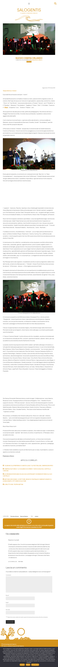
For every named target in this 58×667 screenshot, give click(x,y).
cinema (36, 516)
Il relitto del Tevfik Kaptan (13, 484)
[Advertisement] (29, 74)
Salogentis (29, 9)
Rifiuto (28, 664)
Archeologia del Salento (9, 644)
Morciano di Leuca (14, 516)
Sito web (8, 609)
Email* (7, 602)
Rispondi (20, 561)
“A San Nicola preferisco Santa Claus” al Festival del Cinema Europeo (28, 465)
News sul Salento (24, 516)
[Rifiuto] (56, 657)
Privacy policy (35, 664)
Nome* (7, 595)
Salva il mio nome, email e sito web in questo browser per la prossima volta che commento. (28, 617)
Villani (6, 107)
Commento (8, 575)
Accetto (22, 664)
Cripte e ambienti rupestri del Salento (13, 646)
